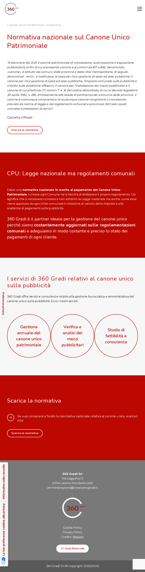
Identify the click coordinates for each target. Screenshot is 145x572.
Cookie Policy (72, 527)
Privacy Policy (72, 532)
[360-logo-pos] (11, 9)
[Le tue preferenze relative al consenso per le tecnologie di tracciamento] (3, 303)
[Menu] (139, 8)
